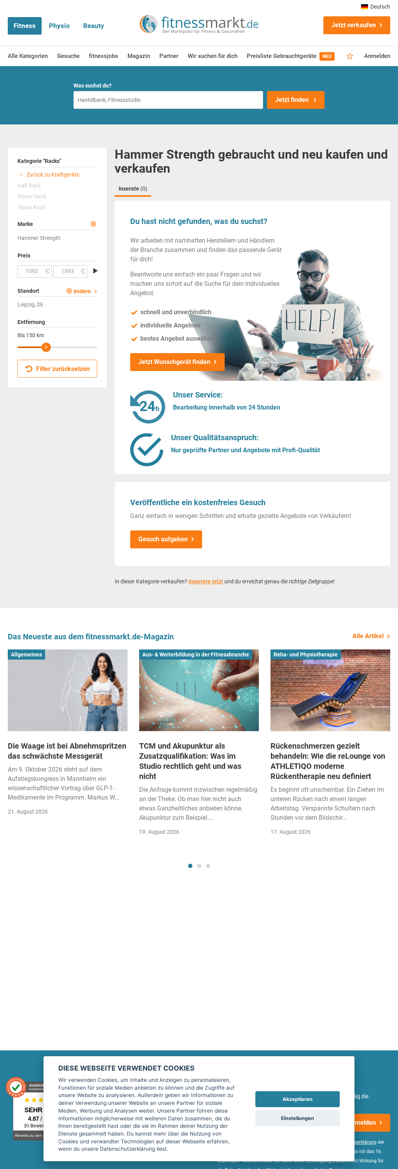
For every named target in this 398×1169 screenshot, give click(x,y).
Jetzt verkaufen (354, 25)
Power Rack (31, 196)
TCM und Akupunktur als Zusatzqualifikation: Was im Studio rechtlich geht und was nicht (190, 761)
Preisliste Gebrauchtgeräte (289, 56)
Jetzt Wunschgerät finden (174, 362)
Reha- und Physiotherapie (306, 654)
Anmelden (377, 56)
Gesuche (68, 56)
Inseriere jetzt (206, 581)
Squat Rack (31, 207)
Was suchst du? (92, 85)
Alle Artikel (368, 636)
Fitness (25, 26)
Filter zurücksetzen (62, 369)
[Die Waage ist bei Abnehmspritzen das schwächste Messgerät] (67, 690)
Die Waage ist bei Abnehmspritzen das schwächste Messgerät (67, 751)
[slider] (46, 347)
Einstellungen (297, 1118)
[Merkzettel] (350, 56)
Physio (59, 26)
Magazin (138, 56)
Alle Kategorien (28, 56)
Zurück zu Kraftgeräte (52, 175)
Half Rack (29, 185)
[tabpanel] (67, 735)
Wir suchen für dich (212, 56)
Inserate (133, 189)
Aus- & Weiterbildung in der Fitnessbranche (195, 654)
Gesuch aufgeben (163, 539)
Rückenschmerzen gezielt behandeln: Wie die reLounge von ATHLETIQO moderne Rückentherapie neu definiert (328, 761)
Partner (168, 56)
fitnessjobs (103, 56)
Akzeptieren (297, 1099)
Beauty (93, 26)
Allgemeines (26, 654)
